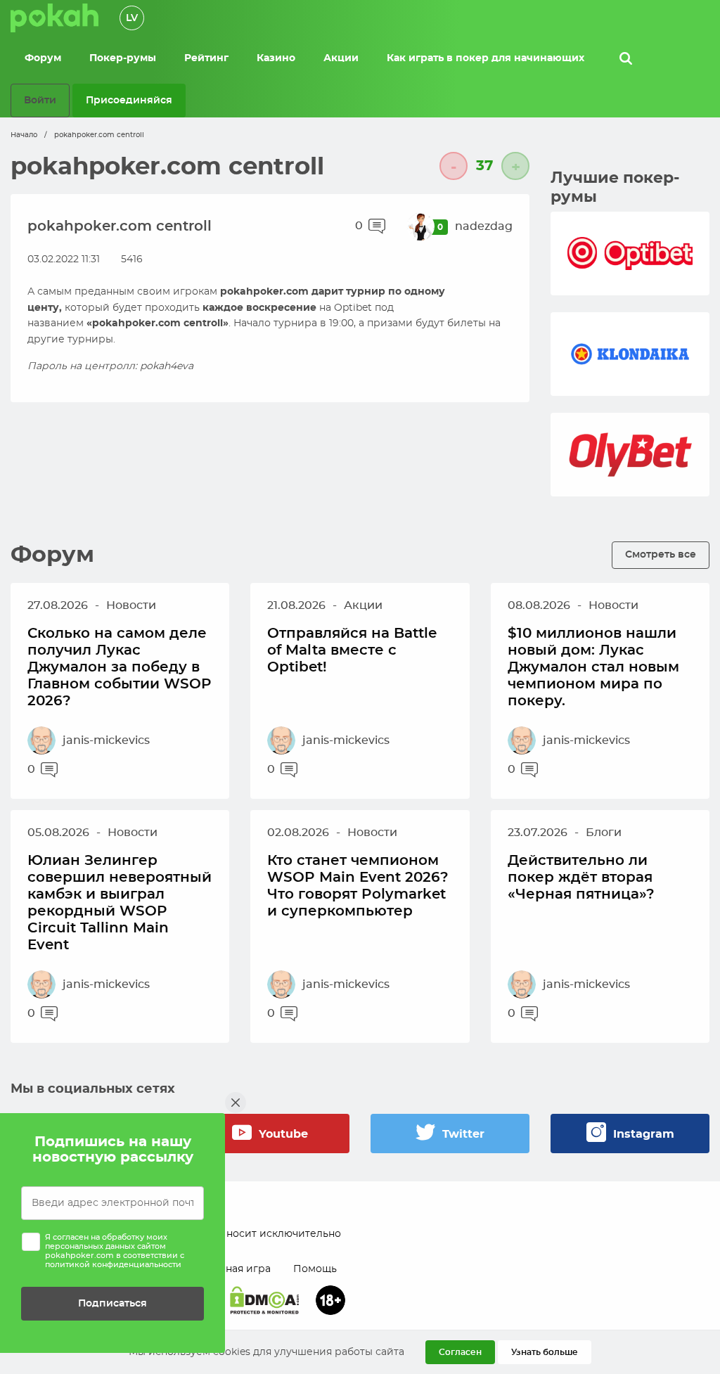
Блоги (604, 832)
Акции (363, 605)
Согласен (460, 1352)
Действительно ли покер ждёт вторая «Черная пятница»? (581, 877)
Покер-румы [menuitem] (122, 58)
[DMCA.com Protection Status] (264, 1300)
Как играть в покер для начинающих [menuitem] (485, 58)
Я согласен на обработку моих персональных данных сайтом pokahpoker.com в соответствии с (114, 1251)
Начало (24, 135)
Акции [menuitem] (341, 58)
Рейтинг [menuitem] (206, 58)
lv (132, 18)
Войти (40, 100)
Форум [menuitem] (43, 58)
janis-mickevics (106, 740)
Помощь (315, 1269)
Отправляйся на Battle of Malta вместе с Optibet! (352, 650)
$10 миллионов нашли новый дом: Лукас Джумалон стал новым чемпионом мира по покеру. (593, 667)
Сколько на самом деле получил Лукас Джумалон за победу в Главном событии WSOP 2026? (119, 667)
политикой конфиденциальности (113, 1265)
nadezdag (484, 226)
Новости (131, 605)
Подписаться (112, 1303)
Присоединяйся (129, 100)
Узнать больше (544, 1352)
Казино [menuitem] (276, 58)
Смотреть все (660, 554)
